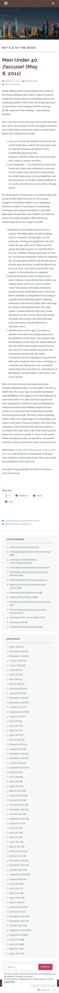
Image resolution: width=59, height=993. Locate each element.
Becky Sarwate (30, 81)
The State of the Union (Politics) (26, 617)
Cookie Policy (9, 981)
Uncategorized (17, 622)
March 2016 (15, 902)
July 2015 (14, 939)
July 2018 (14, 772)
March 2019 (15, 739)
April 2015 (15, 953)
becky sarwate (29, 19)
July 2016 (14, 883)
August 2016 (16, 879)
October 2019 (16, 707)
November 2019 (17, 702)
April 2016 (15, 897)
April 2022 (15, 646)
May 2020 (14, 679)
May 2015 (14, 948)
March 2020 (15, 684)
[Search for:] (22, 967)
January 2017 (16, 856)
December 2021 (17, 651)
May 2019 (14, 730)
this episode (37, 283)
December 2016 (17, 860)
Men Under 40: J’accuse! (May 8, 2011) (20, 66)
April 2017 (15, 841)
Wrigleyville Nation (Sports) (24, 626)
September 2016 (18, 874)
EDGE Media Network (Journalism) (27, 580)
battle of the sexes (12, 524)
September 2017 (18, 818)
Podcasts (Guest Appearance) (24, 592)
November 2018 (17, 758)
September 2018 (18, 767)
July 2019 (14, 721)
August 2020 (16, 665)
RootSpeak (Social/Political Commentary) (30, 601)
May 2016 (14, 893)
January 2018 (16, 800)
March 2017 (15, 846)
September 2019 (18, 711)
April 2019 (15, 735)
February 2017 (17, 851)
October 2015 (16, 925)
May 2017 (14, 837)
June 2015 (15, 944)
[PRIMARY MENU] (6, 3)
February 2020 (17, 688)
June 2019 (15, 725)
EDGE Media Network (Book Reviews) (28, 567)
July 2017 (14, 828)
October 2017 (16, 814)
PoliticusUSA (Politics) (21, 597)
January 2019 (16, 749)
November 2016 (17, 865)
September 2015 (18, 930)
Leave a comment (12, 84)
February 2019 (17, 744)
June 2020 (15, 674)
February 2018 (17, 795)
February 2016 (17, 907)
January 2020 (16, 693)
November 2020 (17, 656)
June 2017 (15, 832)
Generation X (26, 524)
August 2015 (16, 934)
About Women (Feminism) (23, 547)
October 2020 (16, 660)
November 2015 (17, 921)
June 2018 (15, 776)
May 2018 (14, 781)
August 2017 (16, 823)
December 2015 (17, 916)
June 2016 (15, 888)
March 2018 (15, 790)
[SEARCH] (53, 3)
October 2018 (16, 763)
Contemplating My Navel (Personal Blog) (22, 521)
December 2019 (17, 697)
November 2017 (17, 809)
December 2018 (17, 753)
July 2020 (14, 670)
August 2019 (16, 716)
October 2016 (16, 869)
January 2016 (16, 911)
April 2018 (15, 786)
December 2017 (17, 804)
